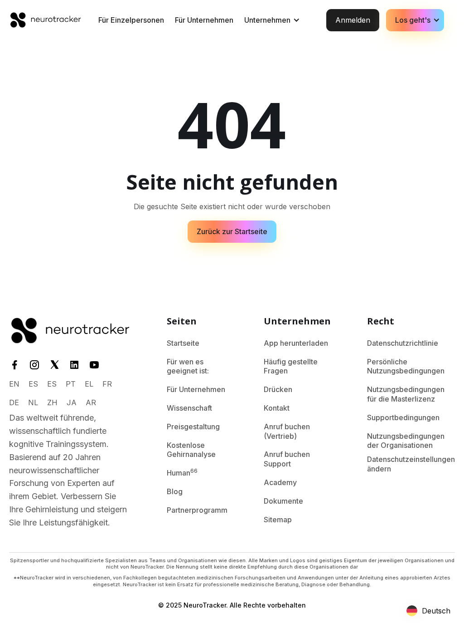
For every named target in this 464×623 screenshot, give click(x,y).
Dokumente (283, 500)
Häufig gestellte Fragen (291, 366)
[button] (271, 20)
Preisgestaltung (193, 426)
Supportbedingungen (403, 417)
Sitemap (278, 519)
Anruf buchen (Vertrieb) (287, 431)
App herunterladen (296, 343)
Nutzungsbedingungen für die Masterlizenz (406, 394)
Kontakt (277, 407)
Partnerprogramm (197, 510)
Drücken (278, 389)
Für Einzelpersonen (131, 20)
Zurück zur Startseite (232, 231)
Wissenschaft (189, 407)
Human (182, 472)
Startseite (183, 343)
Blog (175, 491)
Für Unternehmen (204, 20)
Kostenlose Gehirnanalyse (191, 450)
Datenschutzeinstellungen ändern (411, 464)
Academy (280, 482)
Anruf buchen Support (287, 459)
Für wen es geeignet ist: (188, 366)
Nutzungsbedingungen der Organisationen (406, 441)
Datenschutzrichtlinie (402, 343)
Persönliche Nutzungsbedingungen (406, 366)
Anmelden (352, 20)
